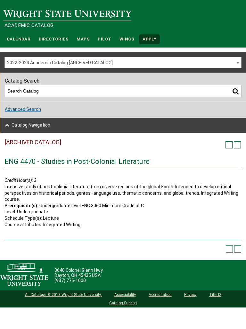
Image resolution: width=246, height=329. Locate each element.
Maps (83, 39)
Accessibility (125, 294)
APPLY (149, 39)
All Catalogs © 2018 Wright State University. (63, 294)
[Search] (236, 91)
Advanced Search (23, 109)
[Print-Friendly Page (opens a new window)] (229, 144)
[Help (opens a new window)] (237, 144)
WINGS (127, 39)
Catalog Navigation (31, 125)
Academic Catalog (28, 25)
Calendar (18, 39)
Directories (54, 39)
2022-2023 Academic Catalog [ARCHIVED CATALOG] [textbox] (60, 62)
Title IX (215, 294)
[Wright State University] (24, 275)
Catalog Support (123, 303)
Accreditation (160, 294)
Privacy (190, 294)
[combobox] (123, 62)
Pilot (104, 39)
